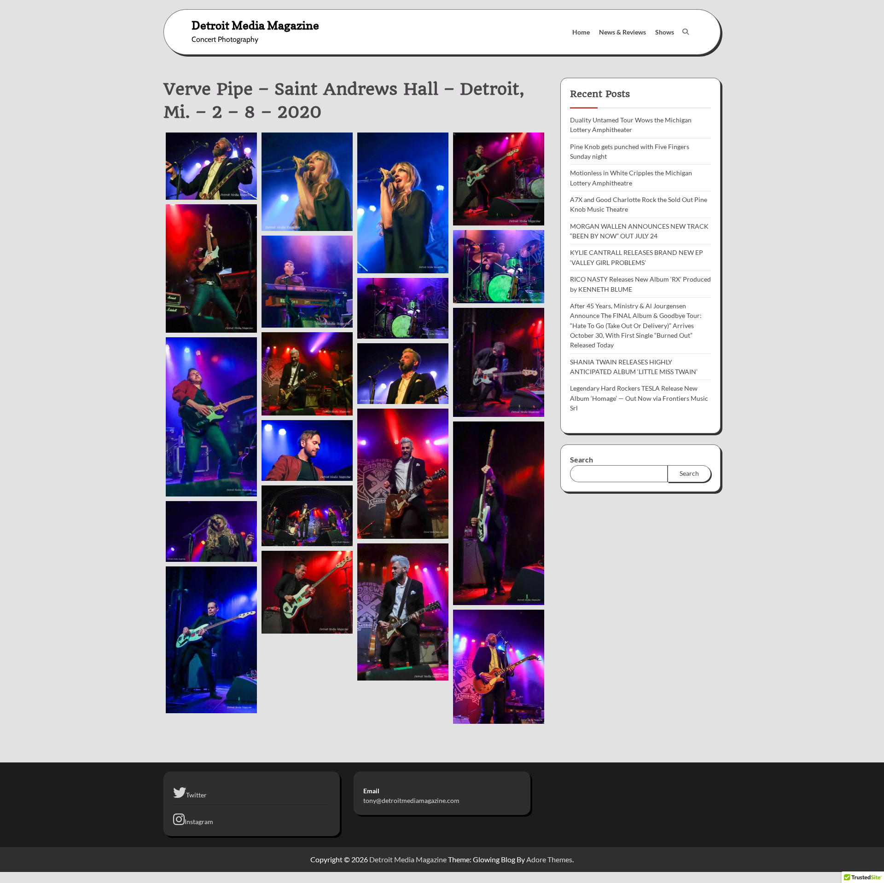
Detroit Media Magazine (255, 25)
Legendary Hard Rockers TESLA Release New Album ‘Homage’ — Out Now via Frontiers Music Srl (639, 398)
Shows (664, 32)
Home (581, 32)
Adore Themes (549, 859)
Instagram (199, 821)
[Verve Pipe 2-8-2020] (211, 166)
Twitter (196, 795)
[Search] (685, 32)
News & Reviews (622, 32)
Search (581, 459)
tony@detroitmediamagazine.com (411, 800)
